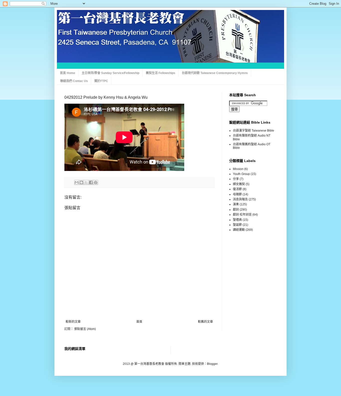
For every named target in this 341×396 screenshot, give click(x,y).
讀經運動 (239, 230)
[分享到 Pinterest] (95, 182)
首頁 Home (67, 73)
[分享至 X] (86, 182)
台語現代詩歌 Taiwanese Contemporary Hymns (215, 73)
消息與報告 (240, 199)
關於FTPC (101, 81)
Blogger (212, 364)
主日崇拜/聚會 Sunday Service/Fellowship (110, 73)
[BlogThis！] (81, 182)
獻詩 (236, 209)
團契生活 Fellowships (160, 73)
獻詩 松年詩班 (242, 214)
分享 (236, 179)
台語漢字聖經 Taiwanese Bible (253, 130)
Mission (238, 169)
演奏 (236, 204)
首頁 (139, 321)
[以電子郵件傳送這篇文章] (76, 182)
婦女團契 (239, 184)
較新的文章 (73, 321)
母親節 (237, 194)
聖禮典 (237, 220)
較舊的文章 (205, 321)
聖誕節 (237, 225)
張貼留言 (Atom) (85, 329)
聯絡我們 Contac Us (74, 81)
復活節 (237, 189)
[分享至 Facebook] (90, 182)
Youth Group (241, 174)
